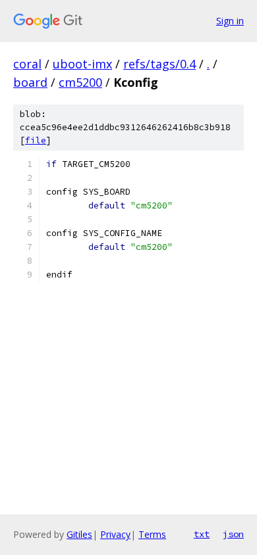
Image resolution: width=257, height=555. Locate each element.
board (30, 82)
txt (202, 534)
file (35, 140)
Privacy (115, 534)
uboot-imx (82, 64)
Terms (152, 534)
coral (27, 64)
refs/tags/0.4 (159, 64)
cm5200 (80, 82)
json (233, 534)
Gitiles (79, 534)
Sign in (230, 20)
